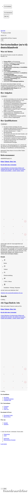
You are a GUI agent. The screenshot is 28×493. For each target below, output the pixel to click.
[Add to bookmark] (2, 40)
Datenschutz (7, 434)
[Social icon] (2, 429)
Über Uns (6, 22)
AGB (5, 435)
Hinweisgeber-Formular (9, 440)
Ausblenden (4, 96)
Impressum (6, 438)
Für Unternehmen (8, 20)
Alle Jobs (3, 30)
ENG (5, 488)
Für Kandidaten (7, 19)
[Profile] (2, 28)
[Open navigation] (1, 29)
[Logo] (6, 2)
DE (2, 488)
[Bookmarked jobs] (1, 26)
